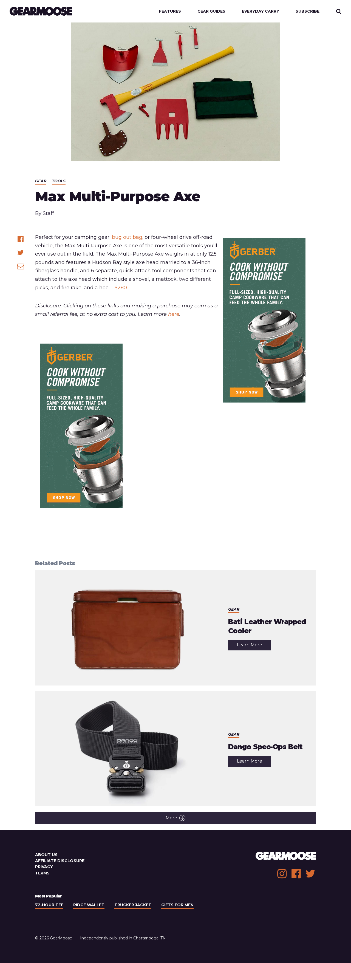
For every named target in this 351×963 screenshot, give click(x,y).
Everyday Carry (260, 11)
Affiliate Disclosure (59, 860)
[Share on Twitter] (20, 252)
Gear (40, 181)
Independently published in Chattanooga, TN (123, 938)
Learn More (254, 646)
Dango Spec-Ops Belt (265, 747)
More (171, 817)
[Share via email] (20, 266)
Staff (48, 213)
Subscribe (307, 11)
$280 (121, 288)
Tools (59, 181)
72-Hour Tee (49, 904)
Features (170, 11)
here (173, 314)
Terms (42, 873)
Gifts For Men (177, 904)
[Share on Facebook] (20, 238)
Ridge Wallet (88, 904)
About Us (46, 854)
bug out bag (127, 237)
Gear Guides (211, 11)
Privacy (44, 866)
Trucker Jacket (132, 904)
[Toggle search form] (338, 11)
